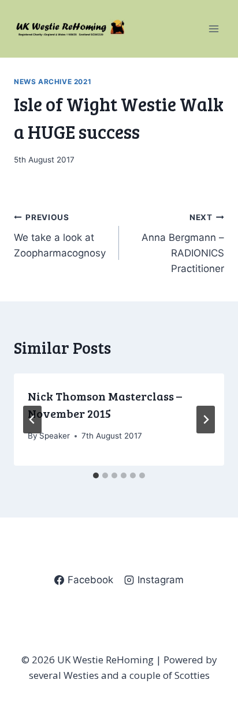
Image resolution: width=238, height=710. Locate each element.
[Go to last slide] (32, 419)
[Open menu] (213, 28)
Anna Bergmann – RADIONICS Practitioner (183, 243)
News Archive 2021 (52, 81)
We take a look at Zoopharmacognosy (60, 236)
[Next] (205, 419)
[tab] (96, 475)
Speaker (54, 435)
